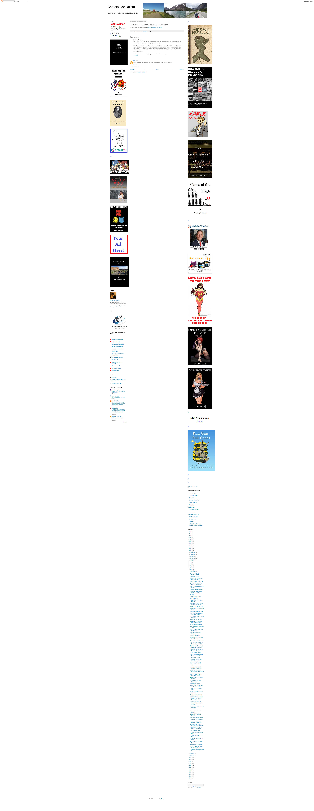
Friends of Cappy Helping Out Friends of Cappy (196, 650)
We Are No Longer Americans (196, 606)
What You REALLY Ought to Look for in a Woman (196, 675)
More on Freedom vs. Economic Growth (195, 574)
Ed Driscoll (191, 507)
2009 (190, 769)
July (191, 562)
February (192, 753)
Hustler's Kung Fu (116, 341)
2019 (190, 545)
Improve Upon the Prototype (196, 744)
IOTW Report (115, 408)
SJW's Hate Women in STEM (196, 624)
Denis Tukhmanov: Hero (195, 596)
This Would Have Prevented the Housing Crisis (196, 747)
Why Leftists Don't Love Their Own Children (196, 638)
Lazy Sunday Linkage (195, 657)
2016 (190, 550)
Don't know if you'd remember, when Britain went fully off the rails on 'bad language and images (118, 403)
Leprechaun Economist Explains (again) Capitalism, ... (197, 671)
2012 (190, 763)
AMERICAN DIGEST (194, 509)
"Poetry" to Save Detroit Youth (196, 581)
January (192, 755)
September (192, 558)
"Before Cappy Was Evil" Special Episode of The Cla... (196, 664)
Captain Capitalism (121, 7)
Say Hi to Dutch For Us (195, 730)
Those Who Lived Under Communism (195, 681)
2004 (190, 778)
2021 (190, 541)
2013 (190, 761)
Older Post (181, 69)
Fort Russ (191, 504)
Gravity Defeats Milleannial (196, 694)
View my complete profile (115, 306)
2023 (190, 537)
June (191, 564)
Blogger (163, 798)
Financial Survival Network (118, 349)
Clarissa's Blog (115, 396)
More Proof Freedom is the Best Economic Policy (196, 584)
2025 (190, 533)
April (191, 567)
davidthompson (193, 493)
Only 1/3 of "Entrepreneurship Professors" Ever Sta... (196, 655)
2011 (190, 765)
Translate (198, 787)
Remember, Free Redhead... (196, 719)
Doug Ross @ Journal (117, 390)
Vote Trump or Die (194, 598)
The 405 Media (115, 359)
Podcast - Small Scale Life (118, 344)
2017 (190, 548)
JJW (134, 60)
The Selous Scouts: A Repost (196, 696)
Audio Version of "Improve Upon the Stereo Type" (196, 728)
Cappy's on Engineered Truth (196, 589)
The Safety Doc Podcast (117, 357)
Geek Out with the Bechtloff (118, 339)
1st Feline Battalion (193, 495)
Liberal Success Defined (195, 652)
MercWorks (114, 377)
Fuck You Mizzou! (194, 709)
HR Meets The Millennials (196, 647)
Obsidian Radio (115, 370)
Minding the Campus (194, 514)
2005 (190, 776)
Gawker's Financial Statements (197, 640)
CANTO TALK (115, 351)
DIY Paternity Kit (193, 571)
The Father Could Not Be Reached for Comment (195, 667)
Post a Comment (135, 66)
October (192, 556)
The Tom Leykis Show (117, 365)
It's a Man (192, 594)
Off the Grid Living (193, 516)
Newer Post (132, 69)
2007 (190, 772)
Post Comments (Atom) (141, 72)
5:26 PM (135, 64)
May (191, 565)
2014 (190, 759)
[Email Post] (150, 31)
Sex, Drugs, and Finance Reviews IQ (195, 699)
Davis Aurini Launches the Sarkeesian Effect (196, 592)
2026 (190, 531)
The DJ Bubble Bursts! (195, 635)
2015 (190, 757)
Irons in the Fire (115, 400)
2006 (190, 774)
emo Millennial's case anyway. (155, 27)
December (192, 552)
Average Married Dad (194, 500)
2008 (190, 771)
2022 (190, 539)
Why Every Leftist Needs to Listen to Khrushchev (196, 622)
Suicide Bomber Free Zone (196, 619)
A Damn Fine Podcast (195, 683)
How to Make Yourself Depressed (118, 397)
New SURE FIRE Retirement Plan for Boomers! (196, 579)
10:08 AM (135, 56)
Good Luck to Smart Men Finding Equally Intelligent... (197, 725)
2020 (190, 543)
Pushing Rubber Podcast (117, 346)
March (191, 569)
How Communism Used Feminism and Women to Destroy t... (196, 703)
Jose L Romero (192, 502)
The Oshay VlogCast (116, 368)
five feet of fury (192, 519)
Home (157, 69)
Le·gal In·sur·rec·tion (116, 416)
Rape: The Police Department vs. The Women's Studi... (196, 686)
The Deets (191, 521)
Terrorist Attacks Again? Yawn (196, 645)
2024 (190, 535)
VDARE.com (192, 512)
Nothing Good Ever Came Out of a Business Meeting (196, 604)
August (192, 560)
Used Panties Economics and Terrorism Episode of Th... (196, 643)
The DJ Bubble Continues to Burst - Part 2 (196, 630)
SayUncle (191, 497)
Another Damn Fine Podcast (196, 611)
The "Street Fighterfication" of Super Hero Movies (196, 614)
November (192, 554)
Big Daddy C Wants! (194, 576)
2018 (190, 547)
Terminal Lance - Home (117, 383)
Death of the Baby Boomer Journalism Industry (196, 660)
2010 (190, 767)
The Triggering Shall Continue (197, 717)
